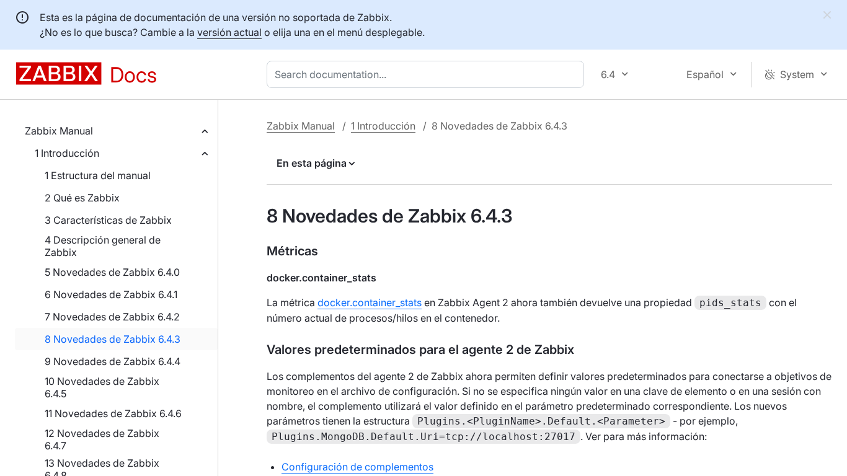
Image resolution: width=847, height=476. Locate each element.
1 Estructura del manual (98, 175)
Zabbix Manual (59, 131)
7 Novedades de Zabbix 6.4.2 (112, 317)
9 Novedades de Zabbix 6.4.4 (112, 361)
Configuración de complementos (357, 467)
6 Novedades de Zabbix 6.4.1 (111, 294)
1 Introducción (67, 153)
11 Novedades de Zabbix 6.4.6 (113, 413)
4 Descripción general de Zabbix (103, 246)
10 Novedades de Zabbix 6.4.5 (102, 387)
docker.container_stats (369, 302)
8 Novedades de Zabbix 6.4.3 (112, 339)
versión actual (229, 32)
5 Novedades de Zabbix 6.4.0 (112, 272)
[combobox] (428, 74)
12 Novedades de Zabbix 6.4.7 (102, 439)
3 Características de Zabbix (108, 220)
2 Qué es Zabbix (82, 198)
